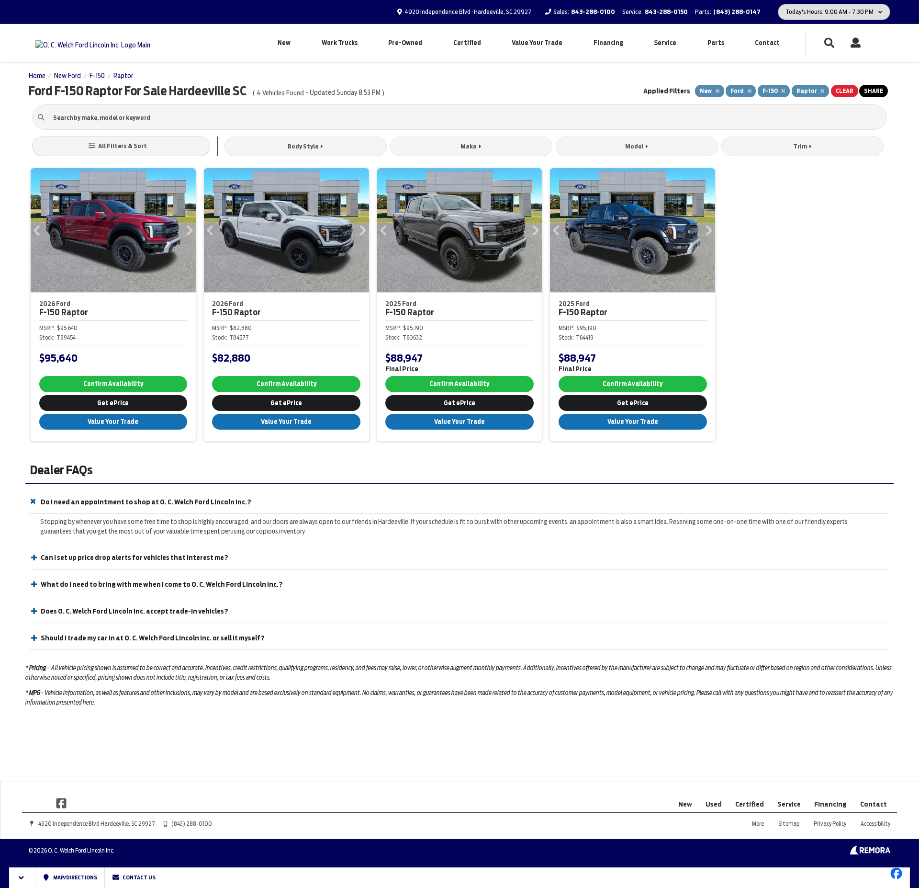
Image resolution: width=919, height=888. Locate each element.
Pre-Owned (405, 42)
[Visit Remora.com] (870, 852)
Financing (608, 42)
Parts (715, 42)
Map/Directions (74, 877)
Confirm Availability (113, 383)
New (284, 42)
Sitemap (788, 823)
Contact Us (139, 877)
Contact (767, 42)
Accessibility (875, 823)
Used (714, 804)
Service (665, 42)
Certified (467, 42)
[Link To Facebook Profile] (61, 802)
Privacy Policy (830, 823)
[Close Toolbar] (22, 877)
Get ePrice (113, 403)
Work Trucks (340, 42)
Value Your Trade (537, 42)
